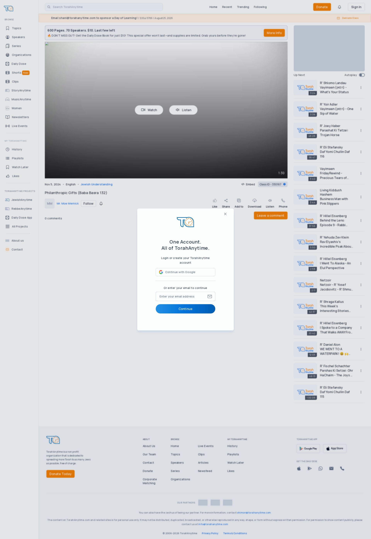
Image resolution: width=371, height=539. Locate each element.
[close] (225, 214)
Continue (185, 309)
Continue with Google (180, 272)
